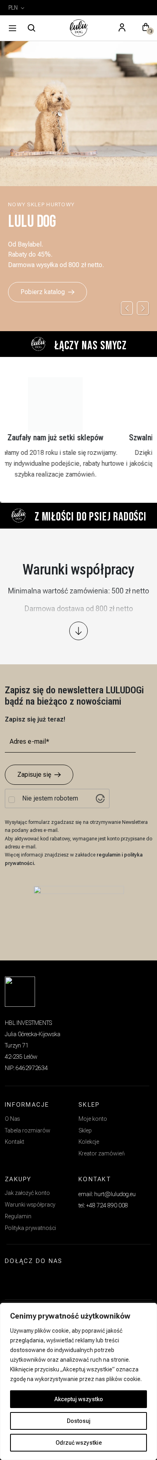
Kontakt (14, 1142)
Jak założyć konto (27, 1193)
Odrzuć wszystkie (79, 1442)
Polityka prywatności (30, 1228)
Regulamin (18, 1216)
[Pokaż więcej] (78, 631)
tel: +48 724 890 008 (103, 1205)
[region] (78, 1381)
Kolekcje (88, 1142)
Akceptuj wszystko (78, 1399)
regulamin (109, 855)
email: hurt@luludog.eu (107, 1194)
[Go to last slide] (127, 308)
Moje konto (92, 1119)
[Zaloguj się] (122, 28)
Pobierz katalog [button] (43, 292)
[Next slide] (143, 308)
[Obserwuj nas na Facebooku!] (33, 1280)
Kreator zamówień (101, 1153)
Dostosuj (79, 1421)
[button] (146, 28)
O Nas (12, 1119)
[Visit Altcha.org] (100, 798)
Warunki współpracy (30, 1204)
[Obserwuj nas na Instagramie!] (14, 1280)
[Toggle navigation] (12, 28)
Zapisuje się (34, 774)
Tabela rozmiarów (27, 1130)
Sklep (85, 1130)
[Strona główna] (78, 28)
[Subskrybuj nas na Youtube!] (52, 1280)
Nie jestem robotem (50, 798)
